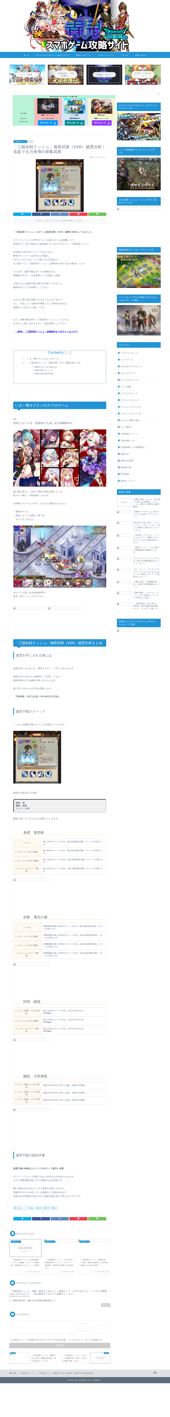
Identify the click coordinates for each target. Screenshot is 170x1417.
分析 (32, 1208)
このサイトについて (106, 55)
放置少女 (125, 454)
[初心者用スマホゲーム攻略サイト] (85, 51)
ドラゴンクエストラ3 (131, 413)
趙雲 (55, 1208)
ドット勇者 (126, 387)
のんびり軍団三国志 (130, 420)
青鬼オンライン (128, 481)
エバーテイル (127, 360)
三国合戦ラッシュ (20, 141)
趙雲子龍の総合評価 (44, 373)
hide (68, 353)
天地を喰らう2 (128, 440)
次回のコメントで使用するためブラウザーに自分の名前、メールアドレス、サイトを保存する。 (58, 1340)
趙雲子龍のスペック (44, 370)
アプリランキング (129, 353)
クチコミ (124, 55)
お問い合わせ (140, 55)
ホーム (26, 55)
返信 (107, 1305)
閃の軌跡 (125, 474)
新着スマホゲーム (83, 55)
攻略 (40, 1208)
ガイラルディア (128, 373)
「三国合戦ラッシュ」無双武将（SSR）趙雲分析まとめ (53, 362)
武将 (47, 1208)
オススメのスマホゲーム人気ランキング (52, 55)
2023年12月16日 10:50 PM (19, 1296)
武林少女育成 (127, 460)
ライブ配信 (126, 427)
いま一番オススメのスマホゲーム (43, 358)
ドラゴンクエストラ (130, 400)
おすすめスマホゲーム (131, 366)
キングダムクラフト (130, 380)
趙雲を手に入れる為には (46, 367)
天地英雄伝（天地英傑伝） (133, 447)
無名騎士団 (126, 467)
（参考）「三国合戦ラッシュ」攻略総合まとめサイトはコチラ (47, 331)
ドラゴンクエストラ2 (131, 407)
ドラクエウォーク (129, 393)
